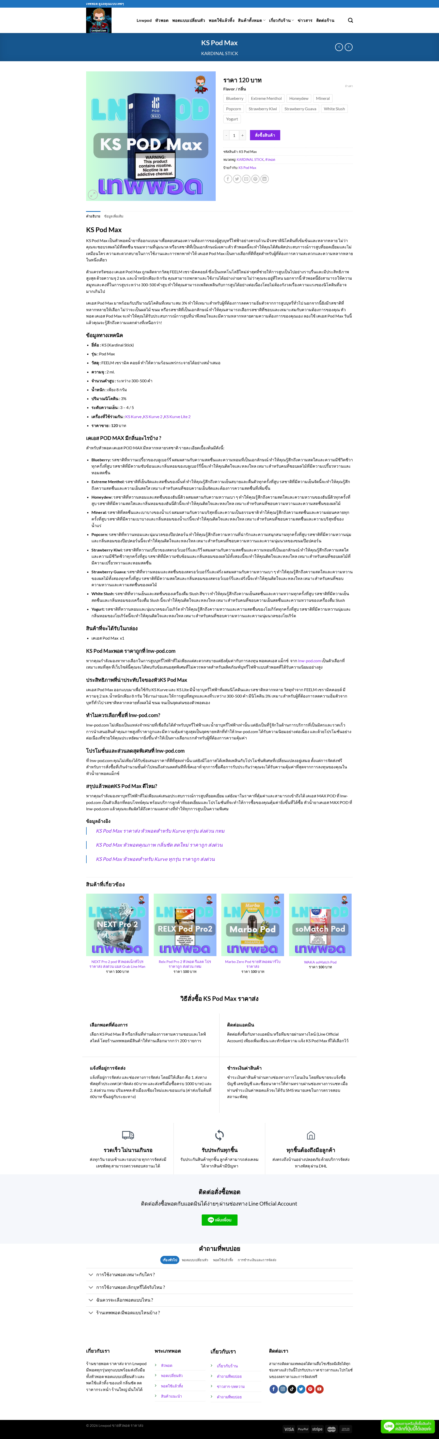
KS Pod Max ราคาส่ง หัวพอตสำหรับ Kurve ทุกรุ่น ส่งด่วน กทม (160, 831)
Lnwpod (144, 20)
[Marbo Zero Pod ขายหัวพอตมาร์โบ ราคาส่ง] (252, 925)
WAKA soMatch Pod (320, 962)
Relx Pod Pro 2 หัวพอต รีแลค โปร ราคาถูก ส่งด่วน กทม (185, 964)
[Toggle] (91, 1275)
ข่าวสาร (305, 20)
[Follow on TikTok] (292, 1389)
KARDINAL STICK (219, 53)
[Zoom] (93, 195)
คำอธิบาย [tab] (93, 216)
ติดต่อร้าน (325, 20)
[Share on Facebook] (228, 179)
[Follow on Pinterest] (310, 1389)
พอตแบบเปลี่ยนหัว (188, 20)
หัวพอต (162, 20)
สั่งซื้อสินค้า (265, 135)
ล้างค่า (349, 86)
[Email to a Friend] (246, 179)
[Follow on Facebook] (274, 1389)
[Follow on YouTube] (319, 1389)
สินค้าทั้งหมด (250, 20)
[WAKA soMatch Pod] (320, 925)
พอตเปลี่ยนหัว (172, 1375)
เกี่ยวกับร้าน (280, 20)
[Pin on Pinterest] (255, 179)
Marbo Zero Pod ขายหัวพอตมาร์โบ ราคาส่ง (252, 964)
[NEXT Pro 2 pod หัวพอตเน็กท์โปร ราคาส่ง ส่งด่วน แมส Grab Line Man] (117, 925)
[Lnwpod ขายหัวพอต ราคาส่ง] (107, 20)
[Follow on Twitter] (301, 1389)
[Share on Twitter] (237, 179)
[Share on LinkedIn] (264, 179)
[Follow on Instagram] (283, 1389)
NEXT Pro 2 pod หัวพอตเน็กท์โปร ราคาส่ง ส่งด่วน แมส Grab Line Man (117, 964)
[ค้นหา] (350, 20)
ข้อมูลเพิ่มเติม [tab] (113, 216)
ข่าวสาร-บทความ (231, 1386)
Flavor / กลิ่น (234, 89)
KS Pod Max (247, 168)
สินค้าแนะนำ (171, 1396)
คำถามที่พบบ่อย (229, 1376)
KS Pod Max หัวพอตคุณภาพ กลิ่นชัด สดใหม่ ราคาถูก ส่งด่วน (159, 845)
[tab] (169, 1260)
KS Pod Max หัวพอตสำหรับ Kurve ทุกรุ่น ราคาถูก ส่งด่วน (155, 859)
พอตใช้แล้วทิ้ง (221, 20)
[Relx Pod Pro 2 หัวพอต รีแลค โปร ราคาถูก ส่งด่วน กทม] (185, 925)
